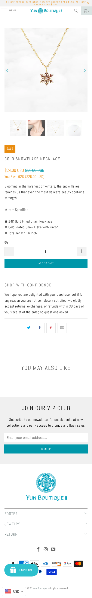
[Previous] (7, 70)
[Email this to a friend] (62, 328)
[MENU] (2, 10)
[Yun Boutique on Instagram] (46, 550)
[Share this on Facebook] (39, 328)
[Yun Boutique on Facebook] (38, 550)
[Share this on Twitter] (28, 328)
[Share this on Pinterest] (51, 328)
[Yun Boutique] (46, 10)
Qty (6, 242)
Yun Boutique (40, 588)
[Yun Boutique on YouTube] (53, 550)
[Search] (76, 10)
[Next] (84, 70)
